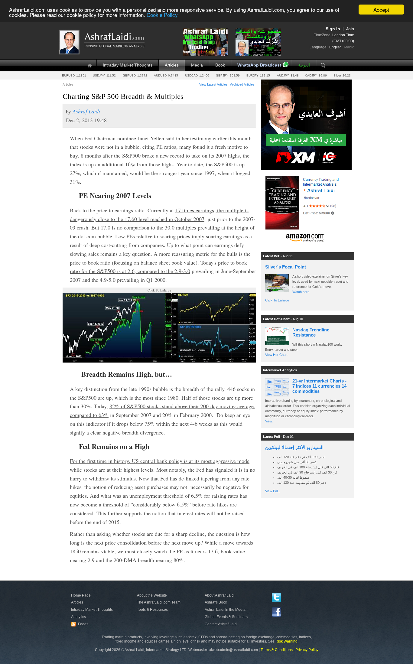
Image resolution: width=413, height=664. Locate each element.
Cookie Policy (162, 15)
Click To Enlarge (277, 300)
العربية (304, 65)
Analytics (78, 617)
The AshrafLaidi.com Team (158, 602)
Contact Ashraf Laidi (221, 624)
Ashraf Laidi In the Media (225, 609)
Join (350, 29)
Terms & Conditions (277, 650)
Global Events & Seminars (226, 617)
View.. (269, 421)
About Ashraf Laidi (220, 595)
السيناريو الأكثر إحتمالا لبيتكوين (294, 447)
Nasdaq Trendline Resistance (310, 332)
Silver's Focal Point (285, 266)
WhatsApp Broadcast (259, 65)
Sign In (333, 29)
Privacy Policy (306, 650)
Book (220, 65)
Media (197, 65)
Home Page (81, 595)
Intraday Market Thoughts (127, 65)
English (335, 47)
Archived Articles (242, 84)
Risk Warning (286, 641)
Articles (172, 65)
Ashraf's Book (216, 602)
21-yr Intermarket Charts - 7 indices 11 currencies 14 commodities (319, 386)
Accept (381, 9)
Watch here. (301, 292)
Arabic (348, 47)
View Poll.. (272, 491)
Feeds (80, 624)
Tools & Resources (152, 609)
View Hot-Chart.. (277, 354)
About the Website (152, 595)
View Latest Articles (213, 84)
